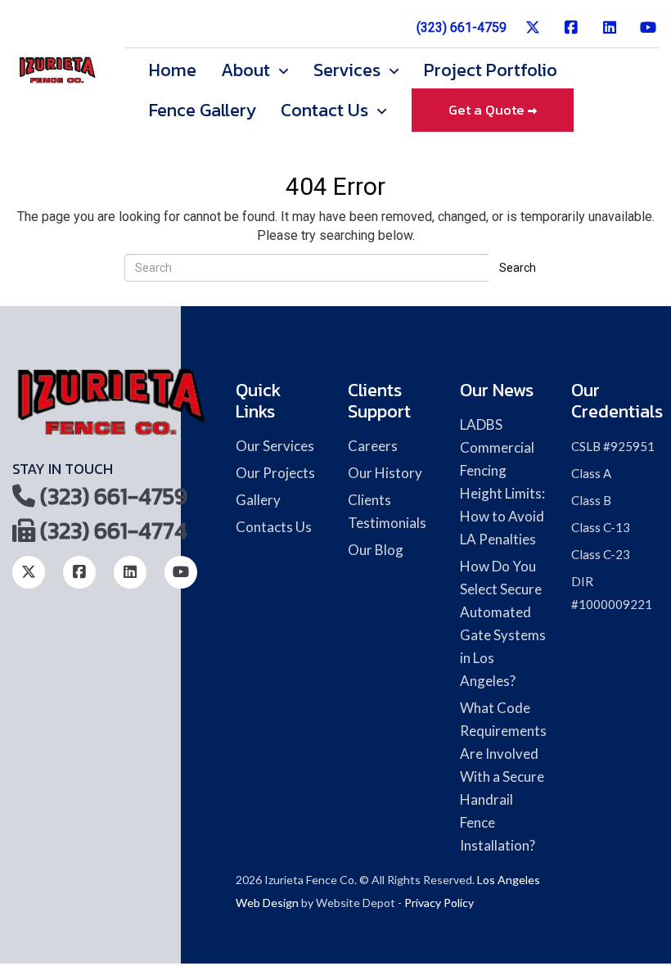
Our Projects (275, 472)
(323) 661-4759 (462, 27)
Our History (385, 472)
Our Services (275, 445)
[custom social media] (533, 33)
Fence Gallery (202, 110)
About (247, 70)
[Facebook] (571, 33)
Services (349, 70)
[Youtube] (648, 33)
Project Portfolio (490, 70)
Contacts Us (274, 526)
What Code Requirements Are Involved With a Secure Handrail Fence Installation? (503, 776)
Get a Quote (488, 110)
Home (172, 70)
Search (517, 267)
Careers (373, 445)
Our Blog (375, 549)
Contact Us (326, 110)
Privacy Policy (439, 903)
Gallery (258, 499)
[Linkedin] (610, 33)
